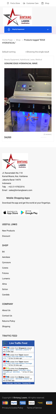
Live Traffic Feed (18, 343)
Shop (18, 39)
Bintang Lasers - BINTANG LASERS (16, 350)
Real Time (17, 383)
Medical (38, 59)
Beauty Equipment (11, 59)
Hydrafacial (24, 59)
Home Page (7, 39)
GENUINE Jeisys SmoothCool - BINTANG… (17, 371)
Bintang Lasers (20, 397)
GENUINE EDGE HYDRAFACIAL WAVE (20, 63)
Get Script (9, 383)
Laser (32, 59)
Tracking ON (26, 383)
